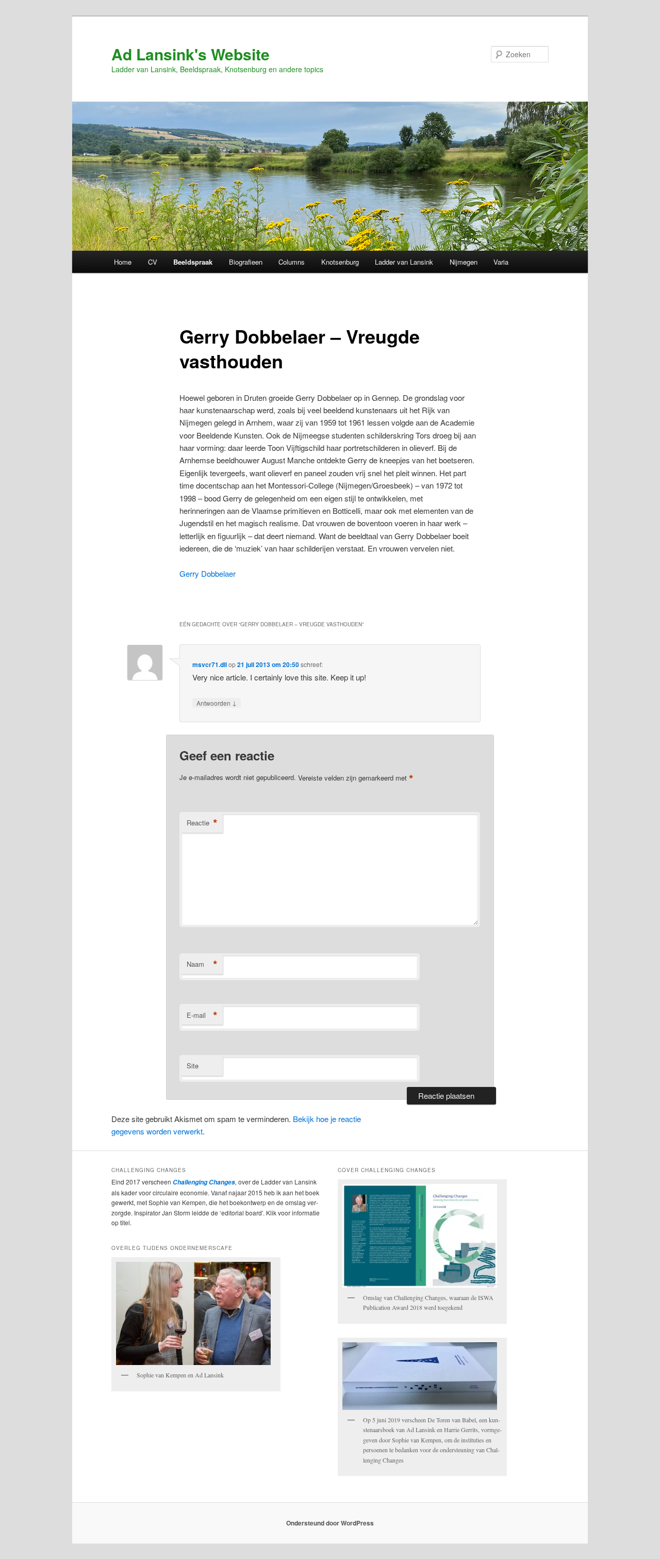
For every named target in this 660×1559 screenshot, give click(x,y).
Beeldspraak (192, 262)
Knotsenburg (340, 262)
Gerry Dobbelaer (207, 573)
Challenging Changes (203, 1182)
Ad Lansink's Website (190, 54)
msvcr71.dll (209, 664)
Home (122, 262)
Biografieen (245, 262)
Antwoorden (216, 702)
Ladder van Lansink (404, 262)
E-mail (202, 1015)
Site (193, 1065)
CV (152, 262)
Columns (291, 262)
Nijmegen (463, 262)
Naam (202, 964)
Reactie (202, 823)
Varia (500, 262)
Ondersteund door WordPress (330, 1523)
